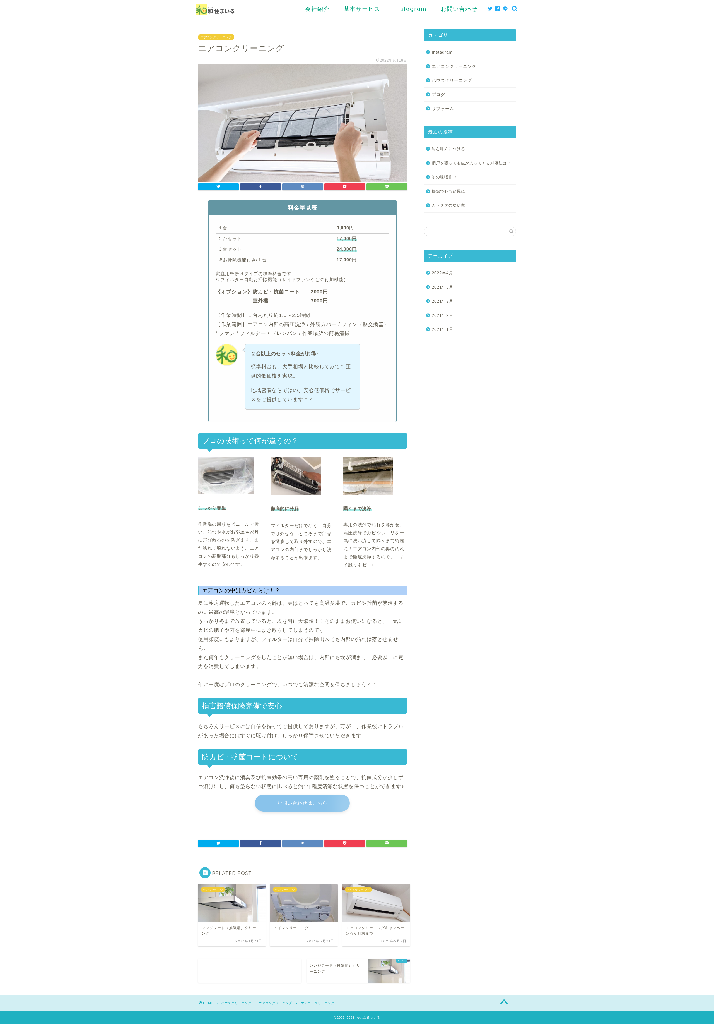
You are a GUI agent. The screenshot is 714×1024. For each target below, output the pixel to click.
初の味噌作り (444, 177)
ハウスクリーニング (452, 80)
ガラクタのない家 (448, 205)
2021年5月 (442, 287)
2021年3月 (442, 301)
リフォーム (443, 108)
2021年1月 (442, 329)
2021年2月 (442, 315)
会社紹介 (317, 8)
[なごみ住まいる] (215, 19)
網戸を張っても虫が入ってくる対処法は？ (471, 163)
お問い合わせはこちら (302, 803)
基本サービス (362, 8)
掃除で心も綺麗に (448, 191)
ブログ (438, 94)
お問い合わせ (459, 8)
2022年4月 (442, 273)
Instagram (410, 8)
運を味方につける (448, 149)
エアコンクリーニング (216, 37)
